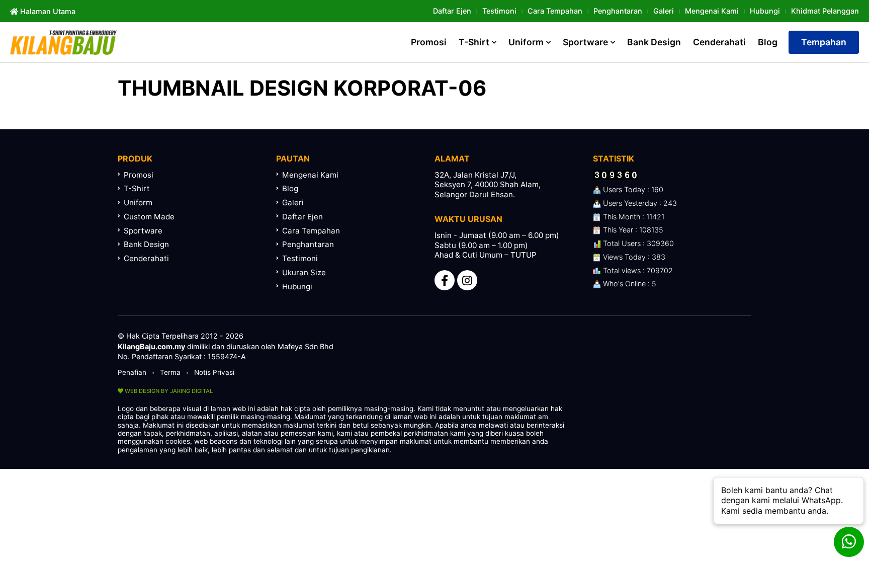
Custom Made (149, 216)
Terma (170, 372)
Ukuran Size (304, 272)
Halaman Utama (46, 11)
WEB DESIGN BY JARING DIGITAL (168, 390)
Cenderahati (719, 42)
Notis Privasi (214, 372)
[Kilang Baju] (63, 42)
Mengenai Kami (712, 11)
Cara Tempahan (555, 11)
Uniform (526, 42)
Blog (767, 42)
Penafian (132, 372)
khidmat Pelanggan (825, 11)
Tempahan (823, 42)
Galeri (663, 11)
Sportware (585, 42)
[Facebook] (444, 280)
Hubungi (765, 11)
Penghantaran (617, 11)
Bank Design (654, 42)
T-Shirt (474, 42)
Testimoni (499, 11)
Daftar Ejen (452, 11)
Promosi (429, 42)
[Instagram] (467, 280)
